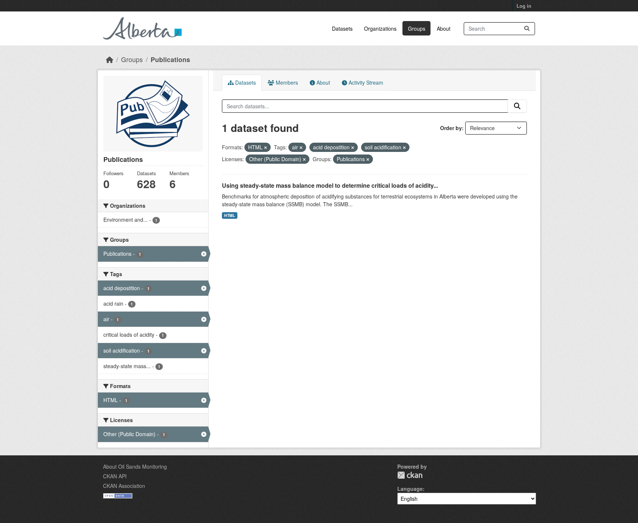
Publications (170, 59)
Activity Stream (365, 82)
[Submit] (526, 28)
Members (286, 82)
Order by (451, 128)
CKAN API (115, 476)
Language (410, 488)
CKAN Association (124, 485)
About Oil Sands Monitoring (135, 466)
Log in (524, 5)
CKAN (409, 475)
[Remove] (265, 147)
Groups (416, 28)
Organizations (380, 28)
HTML (229, 215)
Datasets (342, 28)
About (443, 28)
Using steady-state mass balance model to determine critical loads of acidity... (330, 185)
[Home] (109, 59)
